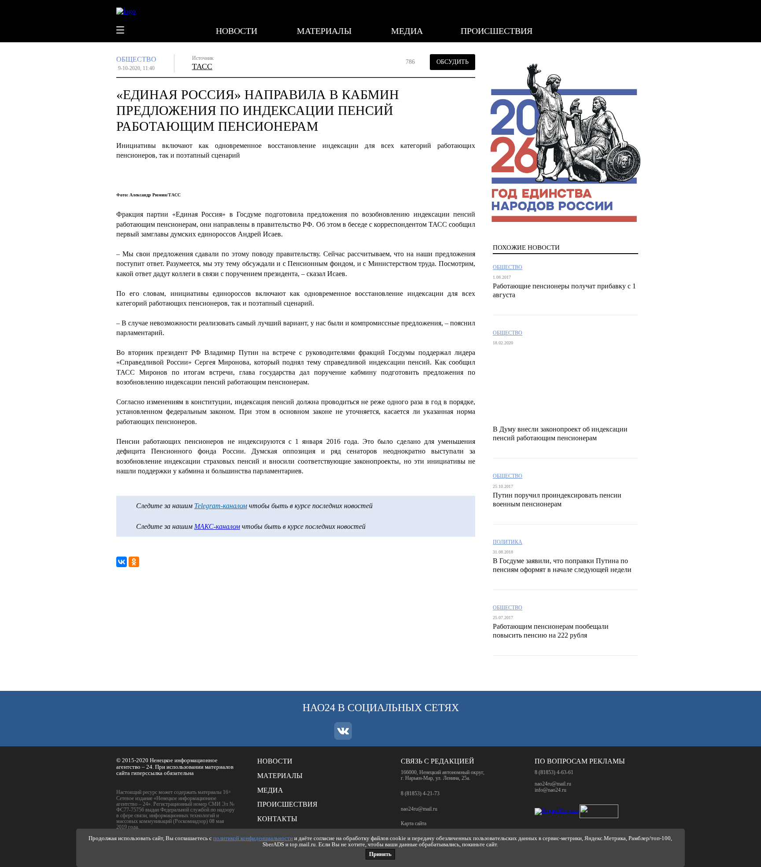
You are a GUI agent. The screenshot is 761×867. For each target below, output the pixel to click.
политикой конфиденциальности (253, 838)
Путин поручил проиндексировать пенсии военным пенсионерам (557, 499)
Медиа (407, 31)
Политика (507, 542)
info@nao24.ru (550, 790)
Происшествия (496, 31)
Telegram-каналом (220, 505)
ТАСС (202, 66)
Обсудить (452, 62)
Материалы (324, 31)
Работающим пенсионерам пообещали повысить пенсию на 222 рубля (551, 631)
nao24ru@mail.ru (419, 809)
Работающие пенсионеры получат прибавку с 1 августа (564, 290)
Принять (380, 854)
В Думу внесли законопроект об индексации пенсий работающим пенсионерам (560, 433)
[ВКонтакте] (121, 562)
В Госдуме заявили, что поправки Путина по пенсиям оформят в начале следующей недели (562, 565)
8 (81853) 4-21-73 (420, 793)
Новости (236, 31)
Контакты (277, 819)
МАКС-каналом (217, 526)
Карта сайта (413, 823)
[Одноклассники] (134, 562)
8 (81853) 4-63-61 (554, 772)
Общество (136, 59)
